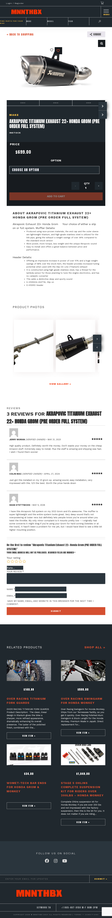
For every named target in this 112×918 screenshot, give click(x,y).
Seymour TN (44, 907)
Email (11, 595)
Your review (15, 571)
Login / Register (15, 3)
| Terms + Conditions (85, 914)
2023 (23, 102)
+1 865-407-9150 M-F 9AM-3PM (79, 907)
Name (11, 589)
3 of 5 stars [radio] (16, 561)
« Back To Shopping (20, 34)
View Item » (29, 735)
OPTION (56, 160)
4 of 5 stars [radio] (20, 561)
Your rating (13, 557)
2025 (88, 102)
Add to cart (56, 196)
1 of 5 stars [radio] (8, 561)
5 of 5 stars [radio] (24, 561)
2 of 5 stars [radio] (12, 561)
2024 (56, 102)
